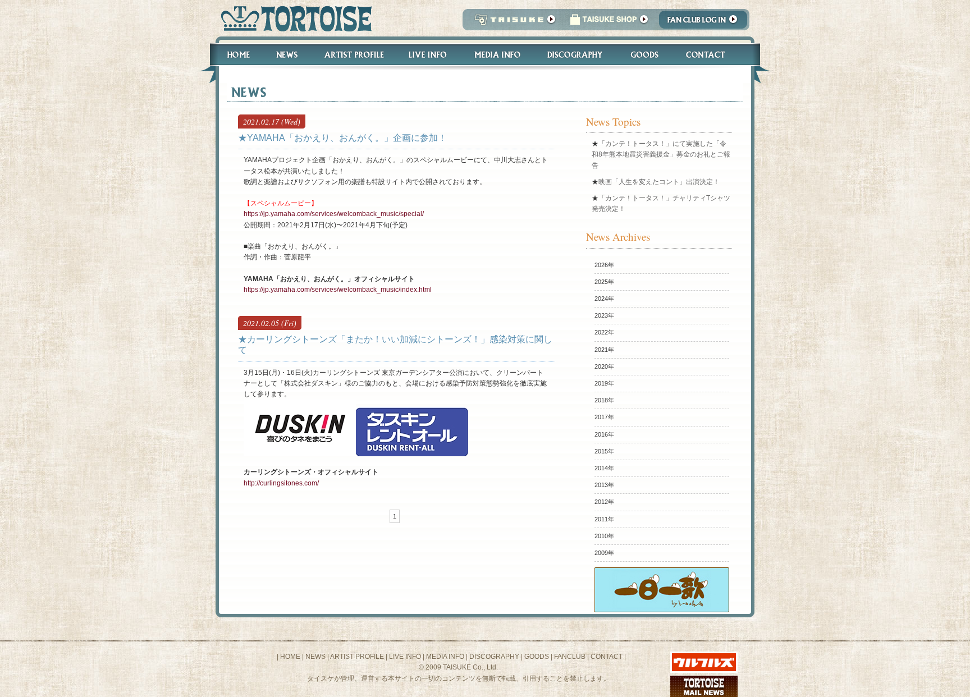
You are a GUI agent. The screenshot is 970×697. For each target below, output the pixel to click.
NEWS (315, 657)
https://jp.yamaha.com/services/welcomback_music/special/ (334, 214)
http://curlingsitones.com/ (281, 483)
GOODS (536, 657)
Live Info (428, 54)
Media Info (497, 54)
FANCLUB (569, 657)
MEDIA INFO (445, 657)
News (286, 54)
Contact (711, 54)
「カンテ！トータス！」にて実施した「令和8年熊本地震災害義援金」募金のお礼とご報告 (661, 154)
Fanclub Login (706, 22)
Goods (646, 54)
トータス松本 (293, 18)
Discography (575, 54)
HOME (290, 657)
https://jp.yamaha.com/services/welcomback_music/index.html (338, 290)
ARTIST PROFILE (357, 657)
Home (233, 54)
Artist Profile (353, 54)
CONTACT (607, 657)
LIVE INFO (405, 657)
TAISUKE (512, 22)
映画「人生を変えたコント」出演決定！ (659, 182)
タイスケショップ (609, 22)
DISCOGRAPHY (494, 657)
